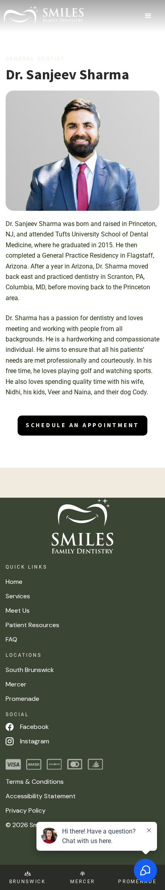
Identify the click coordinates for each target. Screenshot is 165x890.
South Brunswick (30, 670)
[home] (44, 15)
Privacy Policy (26, 810)
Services (18, 596)
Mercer (16, 684)
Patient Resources (32, 625)
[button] (148, 16)
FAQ (11, 639)
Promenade (22, 698)
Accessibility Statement (41, 796)
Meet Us (18, 610)
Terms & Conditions (35, 781)
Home (14, 581)
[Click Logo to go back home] (82, 526)
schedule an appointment (82, 425)
